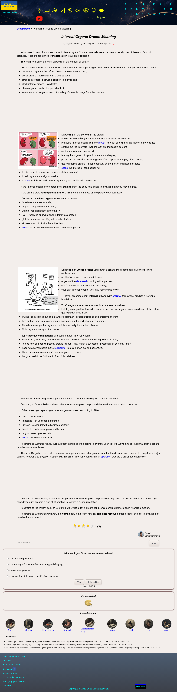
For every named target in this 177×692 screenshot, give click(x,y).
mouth (101, 142)
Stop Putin (140, 687)
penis (25, 437)
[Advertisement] (89, 113)
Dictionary (8, 660)
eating (64, 167)
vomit (28, 180)
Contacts (7, 685)
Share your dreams (12, 664)
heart (25, 227)
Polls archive (93, 582)
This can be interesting (14, 656)
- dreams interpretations (21, 558)
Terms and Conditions (13, 677)
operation (106, 456)
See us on (7, 669)
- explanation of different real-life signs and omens (34, 576)
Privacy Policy (10, 673)
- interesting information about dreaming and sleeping (35, 564)
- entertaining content (20, 570)
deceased (81, 281)
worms (117, 296)
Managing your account (14, 681)
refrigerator (60, 347)
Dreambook (23, 28)
